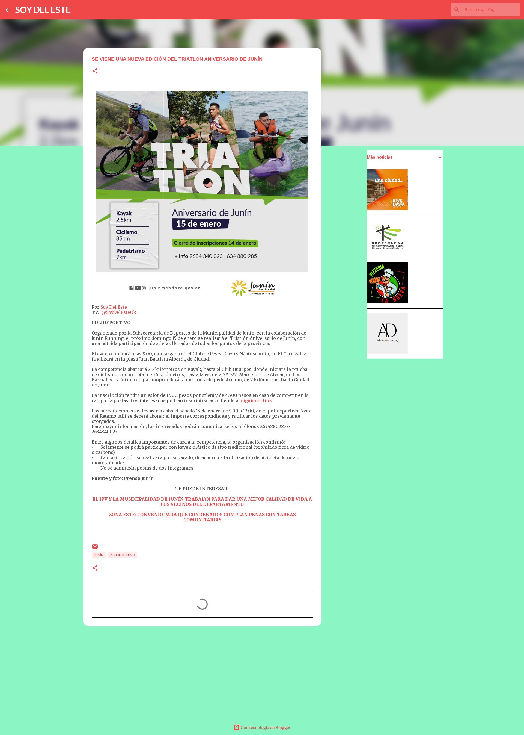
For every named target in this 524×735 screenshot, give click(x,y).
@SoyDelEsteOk (119, 312)
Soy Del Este (113, 307)
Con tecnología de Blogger (265, 727)
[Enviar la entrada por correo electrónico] (95, 549)
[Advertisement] (202, 672)
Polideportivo (122, 555)
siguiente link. (257, 400)
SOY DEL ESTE (43, 9)
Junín (98, 555)
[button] (95, 71)
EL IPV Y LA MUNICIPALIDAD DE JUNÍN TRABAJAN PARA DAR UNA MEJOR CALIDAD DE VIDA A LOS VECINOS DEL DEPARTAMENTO (202, 501)
